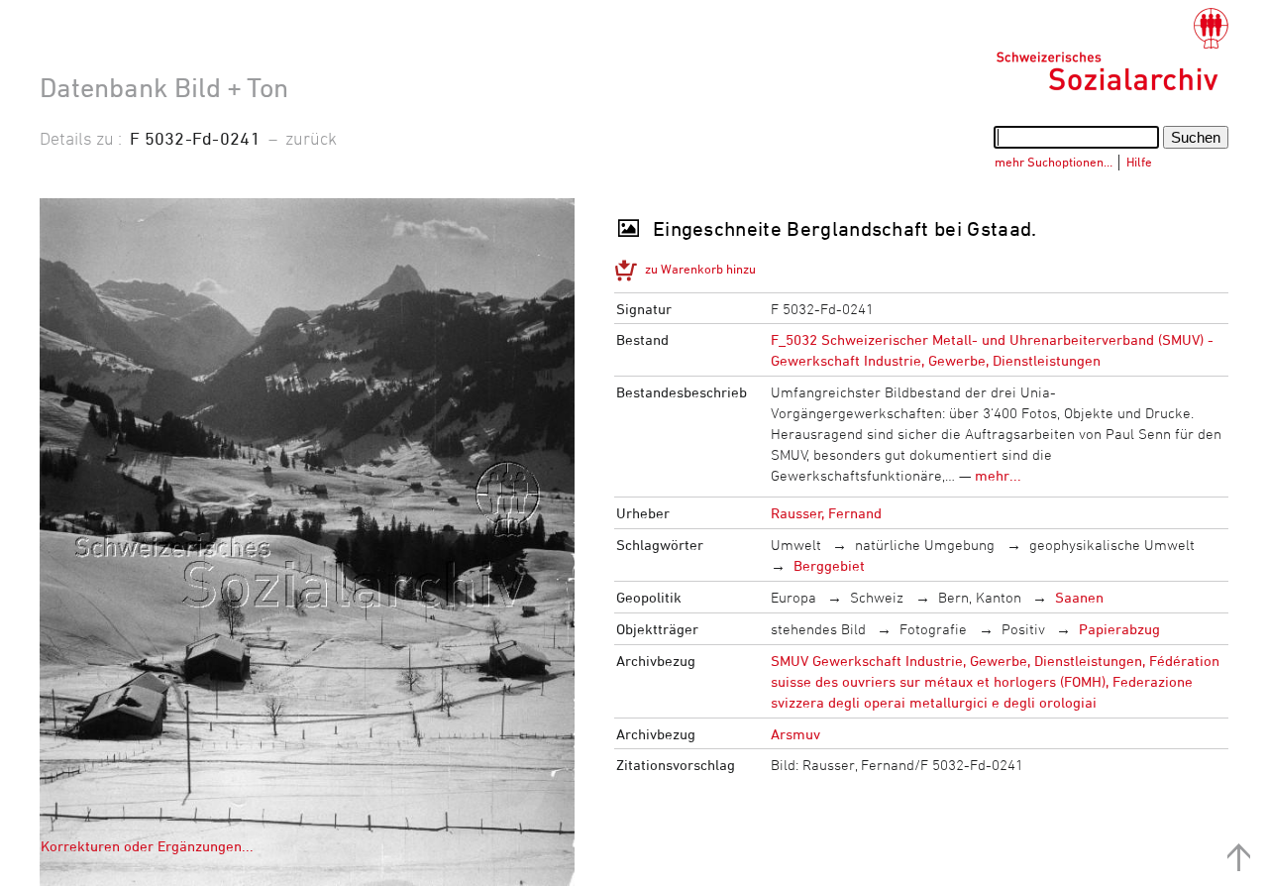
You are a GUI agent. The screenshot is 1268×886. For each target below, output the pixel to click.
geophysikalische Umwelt (1112, 544)
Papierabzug (1119, 628)
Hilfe (1139, 161)
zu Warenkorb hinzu (700, 269)
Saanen (1079, 597)
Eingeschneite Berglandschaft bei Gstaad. (845, 228)
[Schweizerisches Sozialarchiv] (1112, 49)
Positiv (1023, 628)
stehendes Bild (818, 628)
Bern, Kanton (979, 597)
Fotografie (933, 628)
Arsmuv (795, 733)
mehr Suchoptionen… (1053, 161)
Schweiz (876, 597)
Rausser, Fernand (826, 512)
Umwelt (796, 544)
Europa (793, 597)
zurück (311, 138)
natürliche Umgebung (925, 544)
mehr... (998, 475)
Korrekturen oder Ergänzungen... (147, 845)
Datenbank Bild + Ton (164, 87)
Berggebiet (829, 565)
